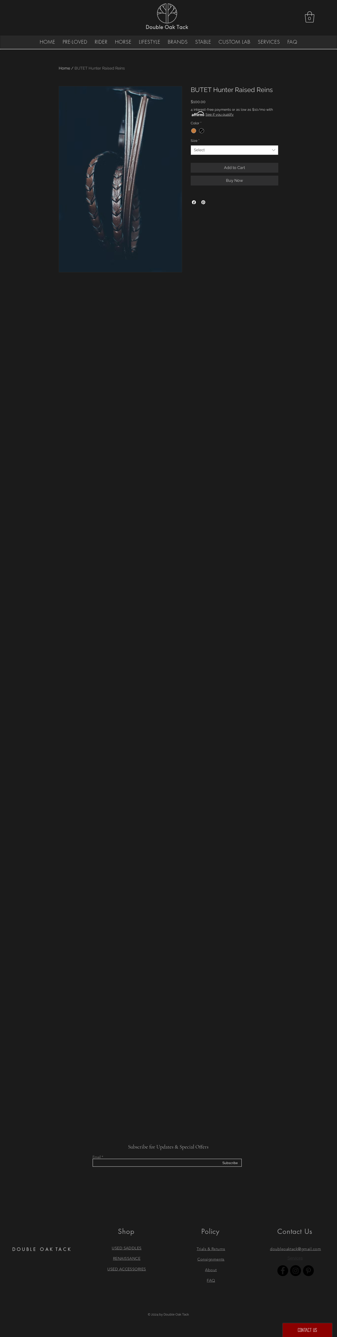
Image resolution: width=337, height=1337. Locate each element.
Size (195, 141)
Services (295, 1258)
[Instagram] (295, 1270)
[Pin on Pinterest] (203, 202)
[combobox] (234, 150)
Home (64, 68)
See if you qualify (220, 114)
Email (97, 1157)
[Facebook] (282, 1270)
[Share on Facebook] (194, 202)
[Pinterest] (308, 1270)
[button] (309, 16)
